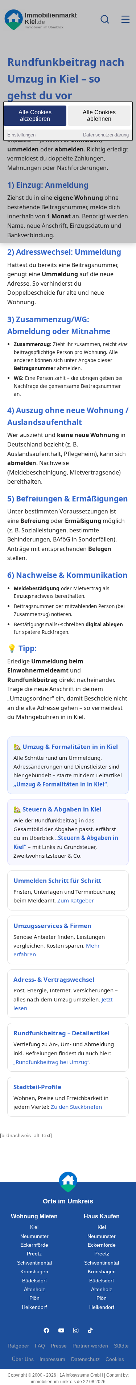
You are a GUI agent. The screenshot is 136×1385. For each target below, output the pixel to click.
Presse (59, 1346)
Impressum (52, 1359)
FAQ (40, 1346)
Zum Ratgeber (75, 900)
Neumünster (34, 1236)
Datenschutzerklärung (106, 135)
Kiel (34, 1227)
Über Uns (23, 1359)
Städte (121, 1346)
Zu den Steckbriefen (76, 1106)
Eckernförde (34, 1245)
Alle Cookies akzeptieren (34, 115)
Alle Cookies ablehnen (99, 115)
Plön (34, 1298)
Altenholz (34, 1289)
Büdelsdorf (34, 1280)
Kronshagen (34, 1271)
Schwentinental (34, 1263)
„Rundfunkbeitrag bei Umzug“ (51, 1061)
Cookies (115, 1359)
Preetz (34, 1254)
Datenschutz (85, 1359)
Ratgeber (18, 1346)
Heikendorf (34, 1307)
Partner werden (90, 1346)
